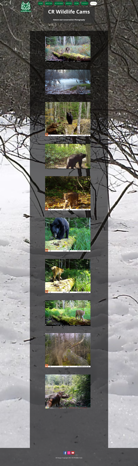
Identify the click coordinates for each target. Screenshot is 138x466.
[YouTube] (72, 452)
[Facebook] (65, 452)
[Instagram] (68, 452)
